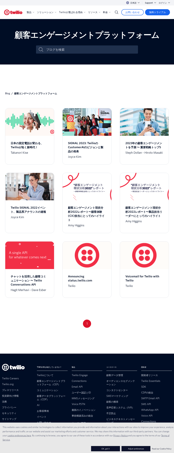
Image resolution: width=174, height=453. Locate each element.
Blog (7, 93)
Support (149, 3)
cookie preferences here (19, 435)
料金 (105, 12)
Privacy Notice (120, 435)
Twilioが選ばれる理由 (71, 12)
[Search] (116, 12)
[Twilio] (13, 12)
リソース (93, 12)
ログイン (163, 3)
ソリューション (45, 12)
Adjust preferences (136, 449)
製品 (29, 12)
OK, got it (105, 449)
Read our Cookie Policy (161, 449)
